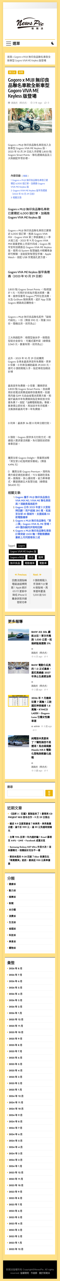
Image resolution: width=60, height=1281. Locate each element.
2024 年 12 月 (16, 1096)
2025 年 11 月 (16, 1025)
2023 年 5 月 (15, 1217)
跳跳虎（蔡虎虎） (19, 102)
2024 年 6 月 (15, 1134)
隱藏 (25, 176)
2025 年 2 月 (15, 1083)
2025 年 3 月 (15, 1076)
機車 (40, 557)
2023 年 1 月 (15, 1242)
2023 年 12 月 (16, 1172)
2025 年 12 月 (16, 1019)
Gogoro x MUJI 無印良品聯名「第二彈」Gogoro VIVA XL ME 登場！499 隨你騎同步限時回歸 (33, 524)
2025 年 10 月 (16, 1032)
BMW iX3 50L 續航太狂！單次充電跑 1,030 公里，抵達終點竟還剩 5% (41, 637)
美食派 (12, 941)
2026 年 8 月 (15, 968)
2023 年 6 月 (15, 1210)
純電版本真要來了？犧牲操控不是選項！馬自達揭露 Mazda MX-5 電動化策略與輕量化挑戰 (41, 748)
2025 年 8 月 (15, 1045)
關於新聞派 (44, 1273)
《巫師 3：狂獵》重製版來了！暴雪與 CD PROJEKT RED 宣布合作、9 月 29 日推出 (30, 815)
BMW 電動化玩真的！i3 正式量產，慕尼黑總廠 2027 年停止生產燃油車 (41, 670)
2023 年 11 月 (16, 1178)
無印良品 (15, 563)
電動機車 (30, 563)
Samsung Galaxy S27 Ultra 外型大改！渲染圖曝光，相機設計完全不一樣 (29, 848)
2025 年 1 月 (15, 1089)
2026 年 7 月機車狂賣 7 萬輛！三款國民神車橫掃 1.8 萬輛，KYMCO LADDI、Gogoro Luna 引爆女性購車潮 (41, 709)
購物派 (12, 947)
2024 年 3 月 (15, 1153)
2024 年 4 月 (16, 1147)
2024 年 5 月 (15, 1140)
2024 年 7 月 (15, 1127)
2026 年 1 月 (15, 1013)
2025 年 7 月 (15, 1051)
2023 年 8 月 (15, 1198)
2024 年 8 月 (15, 1121)
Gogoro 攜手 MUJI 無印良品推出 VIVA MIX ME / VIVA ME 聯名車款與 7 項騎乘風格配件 (33, 500)
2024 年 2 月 (15, 1159)
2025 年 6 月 (15, 1057)
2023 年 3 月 (15, 1230)
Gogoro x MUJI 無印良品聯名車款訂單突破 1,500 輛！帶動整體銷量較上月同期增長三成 (33, 534)
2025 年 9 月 (15, 1038)
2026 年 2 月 (15, 1006)
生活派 (12, 922)
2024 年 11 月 (16, 1102)
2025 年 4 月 (15, 1070)
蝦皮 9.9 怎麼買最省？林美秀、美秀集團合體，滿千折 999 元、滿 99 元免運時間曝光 (30, 827)
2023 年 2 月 (15, 1236)
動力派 (12, 72)
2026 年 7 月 (15, 974)
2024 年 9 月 (15, 1115)
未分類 (12, 909)
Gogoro (21, 545)
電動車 (43, 563)
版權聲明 (24, 1273)
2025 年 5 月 (15, 1064)
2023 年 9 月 (15, 1191)
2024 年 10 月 (16, 1108)
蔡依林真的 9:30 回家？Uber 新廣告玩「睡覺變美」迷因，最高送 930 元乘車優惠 (29, 860)
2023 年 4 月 (15, 1223)
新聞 (21, 72)
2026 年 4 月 (15, 993)
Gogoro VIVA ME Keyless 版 (23, 551)
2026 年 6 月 (15, 981)
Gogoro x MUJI (17, 557)
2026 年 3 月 (15, 1000)
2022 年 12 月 (16, 1249)
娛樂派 (12, 896)
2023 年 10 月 (16, 1185)
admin (37, 726)
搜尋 (10, 786)
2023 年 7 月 (15, 1204)
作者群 (34, 1273)
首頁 (9, 56)
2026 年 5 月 (15, 987)
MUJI (31, 557)
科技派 (12, 935)
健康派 (12, 884)
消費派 (12, 916)
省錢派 (12, 928)
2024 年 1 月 (15, 1166)
